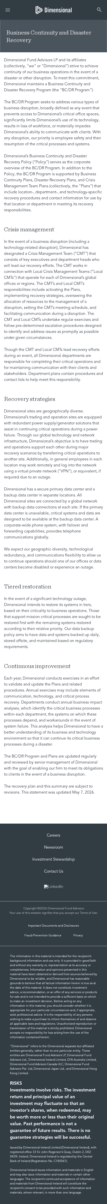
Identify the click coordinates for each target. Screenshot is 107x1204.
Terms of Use (88, 913)
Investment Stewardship (53, 860)
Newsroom (53, 848)
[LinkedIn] (53, 887)
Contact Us (53, 872)
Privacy (78, 935)
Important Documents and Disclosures (53, 925)
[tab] (54, 10)
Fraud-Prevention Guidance (42, 935)
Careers (53, 836)
